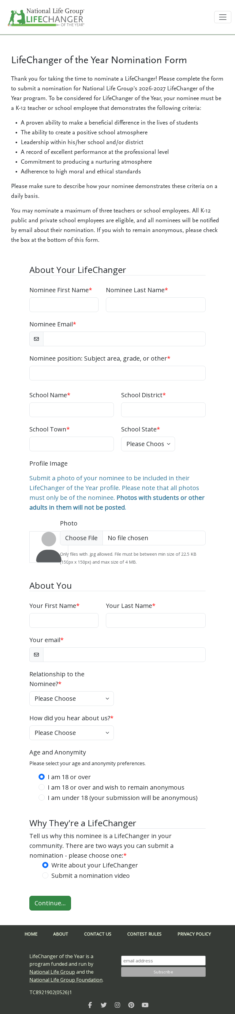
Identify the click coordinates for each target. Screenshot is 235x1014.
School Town (49, 429)
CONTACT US (97, 934)
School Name (49, 395)
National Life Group (52, 972)
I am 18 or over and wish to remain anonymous (116, 787)
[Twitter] (104, 1005)
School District (143, 395)
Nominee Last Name (137, 290)
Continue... (50, 903)
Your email (46, 640)
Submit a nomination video (90, 875)
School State (140, 429)
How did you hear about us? (71, 718)
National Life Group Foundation (66, 979)
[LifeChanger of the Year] (90, 1005)
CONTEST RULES (144, 934)
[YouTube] (145, 1005)
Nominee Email (52, 324)
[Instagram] (117, 1005)
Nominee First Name (60, 290)
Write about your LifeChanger (94, 865)
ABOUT (60, 934)
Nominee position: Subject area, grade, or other (99, 358)
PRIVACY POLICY (194, 934)
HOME (30, 934)
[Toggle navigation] (222, 17)
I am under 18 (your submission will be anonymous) (123, 798)
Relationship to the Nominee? (56, 679)
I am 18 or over (69, 777)
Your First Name (54, 605)
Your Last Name (130, 605)
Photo (68, 523)
